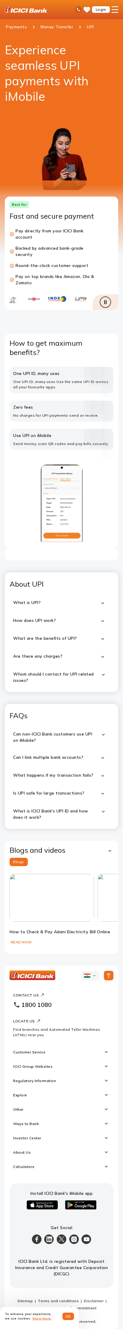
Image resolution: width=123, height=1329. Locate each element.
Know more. (42, 1318)
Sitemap (25, 1301)
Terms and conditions (58, 1301)
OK (68, 1316)
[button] (61, 850)
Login (101, 9)
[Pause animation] (105, 302)
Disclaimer (94, 1301)
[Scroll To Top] (108, 975)
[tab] (19, 862)
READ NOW (21, 942)
